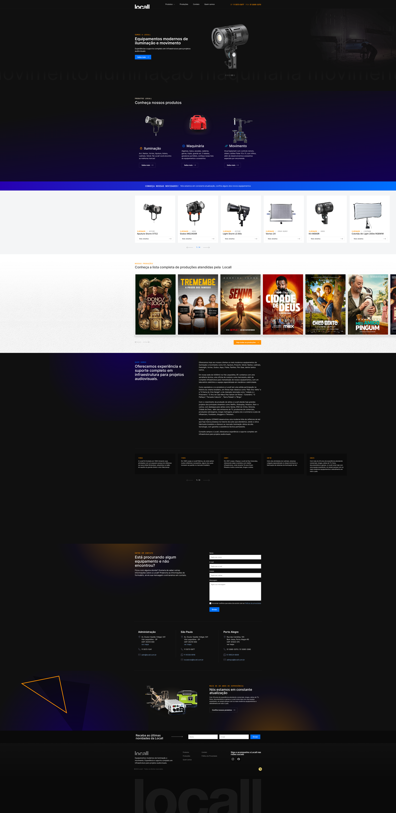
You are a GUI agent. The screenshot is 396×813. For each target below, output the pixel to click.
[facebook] (239, 759)
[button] (170, 4)
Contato (204, 752)
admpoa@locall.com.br (236, 660)
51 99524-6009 (233, 655)
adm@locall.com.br (148, 655)
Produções (186, 756)
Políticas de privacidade (253, 603)
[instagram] (233, 759)
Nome (211, 553)
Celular (211, 571)
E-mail (211, 562)
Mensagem (213, 580)
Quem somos (187, 760)
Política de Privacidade (209, 756)
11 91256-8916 (189, 655)
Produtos (186, 752)
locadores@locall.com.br (193, 660)
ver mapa (145, 644)
